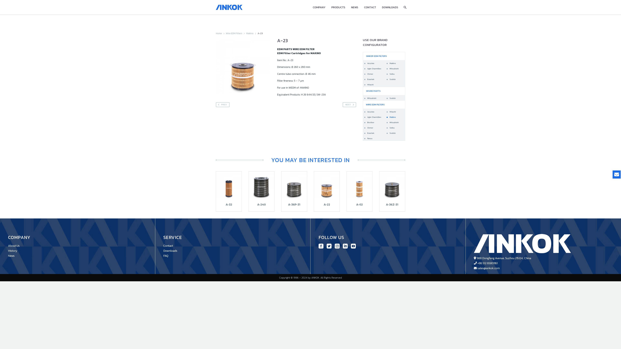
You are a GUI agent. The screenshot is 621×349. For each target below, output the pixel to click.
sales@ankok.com (488, 268)
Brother (370, 122)
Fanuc (369, 138)
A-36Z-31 (392, 204)
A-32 (229, 204)
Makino (250, 33)
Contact (370, 7)
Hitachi (370, 84)
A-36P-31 (294, 204)
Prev (224, 104)
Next (348, 104)
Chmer (370, 74)
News (354, 7)
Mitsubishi (394, 68)
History (12, 251)
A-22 (327, 204)
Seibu (392, 74)
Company (319, 7)
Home (219, 33)
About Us (14, 245)
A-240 (261, 204)
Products (338, 7)
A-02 (359, 204)
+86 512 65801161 (487, 263)
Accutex (370, 63)
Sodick (393, 79)
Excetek (370, 79)
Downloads (390, 7)
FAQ (165, 256)
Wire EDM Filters (234, 33)
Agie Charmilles (374, 68)
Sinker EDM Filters (376, 56)
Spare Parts (373, 91)
